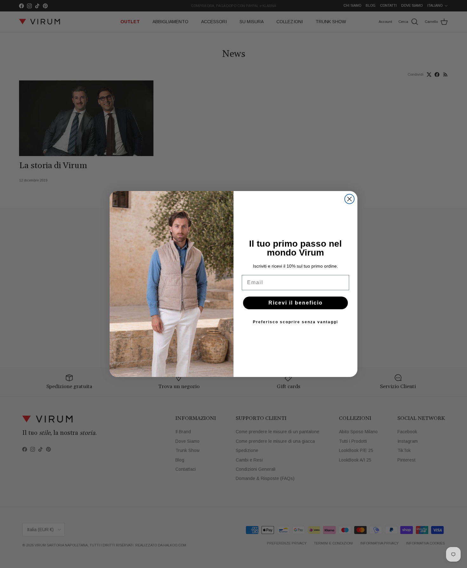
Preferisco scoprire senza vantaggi (295, 322)
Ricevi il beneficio (295, 302)
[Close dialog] (349, 199)
